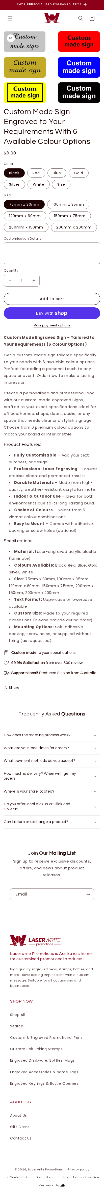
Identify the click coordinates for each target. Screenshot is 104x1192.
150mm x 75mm (70, 215)
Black (14, 173)
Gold (78, 173)
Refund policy (57, 1177)
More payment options (52, 325)
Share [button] (14, 687)
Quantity (11, 270)
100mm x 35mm (68, 204)
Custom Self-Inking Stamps (36, 1048)
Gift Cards (20, 1126)
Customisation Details (22, 238)
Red (36, 173)
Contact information (26, 1177)
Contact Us (21, 1138)
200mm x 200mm (74, 227)
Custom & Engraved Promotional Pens (46, 1037)
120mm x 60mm (25, 215)
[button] (10, 18)
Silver (14, 184)
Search (16, 1026)
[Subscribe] (88, 894)
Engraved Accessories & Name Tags (44, 1072)
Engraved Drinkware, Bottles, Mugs (42, 1060)
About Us (18, 1115)
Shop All (17, 1014)
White (38, 184)
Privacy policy (78, 1169)
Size (61, 184)
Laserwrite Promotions (45, 1169)
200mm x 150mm (26, 227)
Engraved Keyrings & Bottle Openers (44, 1083)
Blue (57, 173)
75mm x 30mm (24, 204)
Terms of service (86, 1177)
